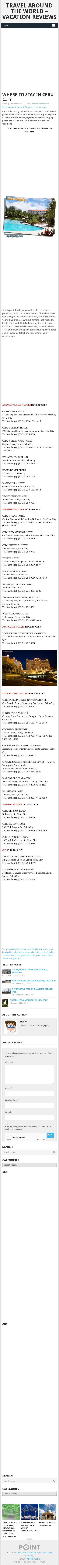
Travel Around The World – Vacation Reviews (29, 11)
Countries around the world (13, 107)
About (17, 1562)
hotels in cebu (48, 952)
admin (4, 104)
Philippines (29, 107)
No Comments (41, 107)
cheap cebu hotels (32, 952)
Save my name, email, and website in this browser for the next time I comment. (29, 1127)
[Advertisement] (29, 62)
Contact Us (30, 1562)
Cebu (28, 104)
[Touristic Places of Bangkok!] (47, 1512)
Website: (8, 1112)
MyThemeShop (34, 1559)
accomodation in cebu (17, 949)
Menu (6, 25)
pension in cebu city (11, 955)
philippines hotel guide (30, 955)
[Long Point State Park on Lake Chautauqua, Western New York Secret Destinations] (11, 1512)
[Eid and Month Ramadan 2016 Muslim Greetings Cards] (29, 1512)
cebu (45, 949)
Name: (8, 1088)
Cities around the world (40, 104)
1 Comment (14, 1003)
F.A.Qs (42, 1562)
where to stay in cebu (12, 958)
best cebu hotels (34, 949)
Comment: (10, 1062)
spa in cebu (47, 955)
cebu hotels (18, 952)
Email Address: (12, 1100)
